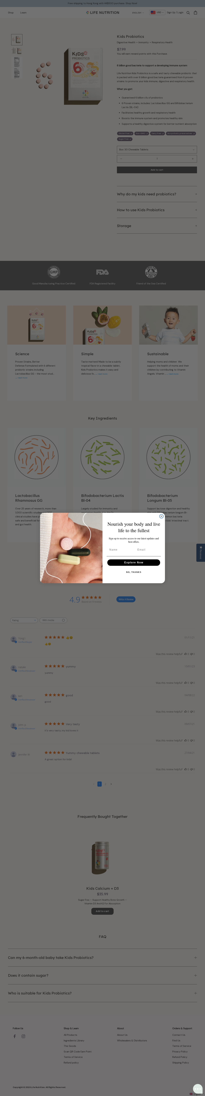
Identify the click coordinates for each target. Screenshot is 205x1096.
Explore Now (133, 562)
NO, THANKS (133, 572)
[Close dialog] (161, 516)
